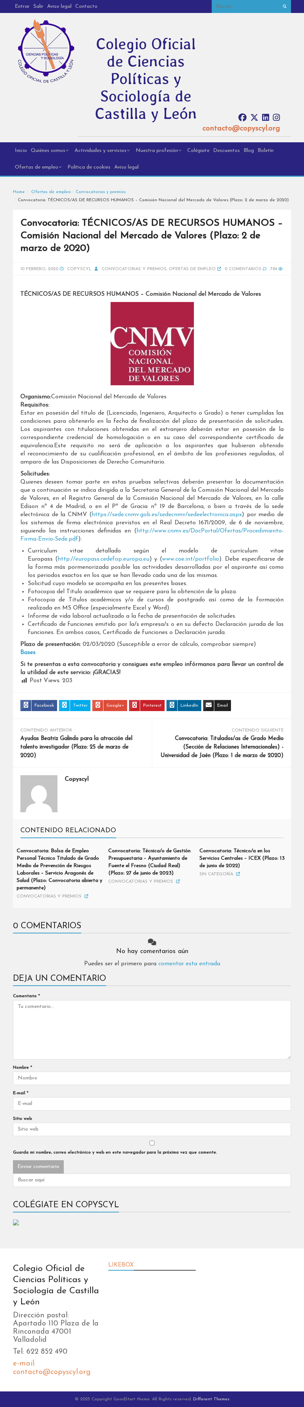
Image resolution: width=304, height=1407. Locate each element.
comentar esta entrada (189, 964)
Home (19, 192)
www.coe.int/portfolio (190, 559)
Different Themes (211, 1399)
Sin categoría (216, 874)
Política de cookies (88, 167)
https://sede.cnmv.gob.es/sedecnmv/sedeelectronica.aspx (167, 515)
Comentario (26, 996)
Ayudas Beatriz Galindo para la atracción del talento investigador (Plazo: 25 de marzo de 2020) (76, 747)
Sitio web (22, 1118)
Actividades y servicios (100, 150)
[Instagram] (276, 118)
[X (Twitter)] (254, 118)
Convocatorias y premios (101, 192)
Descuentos (226, 150)
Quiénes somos (48, 150)
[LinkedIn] (265, 118)
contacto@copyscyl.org (241, 128)
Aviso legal (59, 6)
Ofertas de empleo (36, 167)
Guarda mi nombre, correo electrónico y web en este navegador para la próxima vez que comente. (115, 1152)
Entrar (22, 6)
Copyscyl (79, 269)
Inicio (21, 150)
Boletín (266, 150)
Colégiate (198, 150)
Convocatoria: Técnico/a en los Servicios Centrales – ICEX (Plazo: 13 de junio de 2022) (242, 858)
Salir (38, 6)
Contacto (86, 6)
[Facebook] (242, 118)
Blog (249, 150)
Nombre (22, 1067)
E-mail (21, 1093)
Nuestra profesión (157, 150)
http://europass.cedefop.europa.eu (103, 559)
